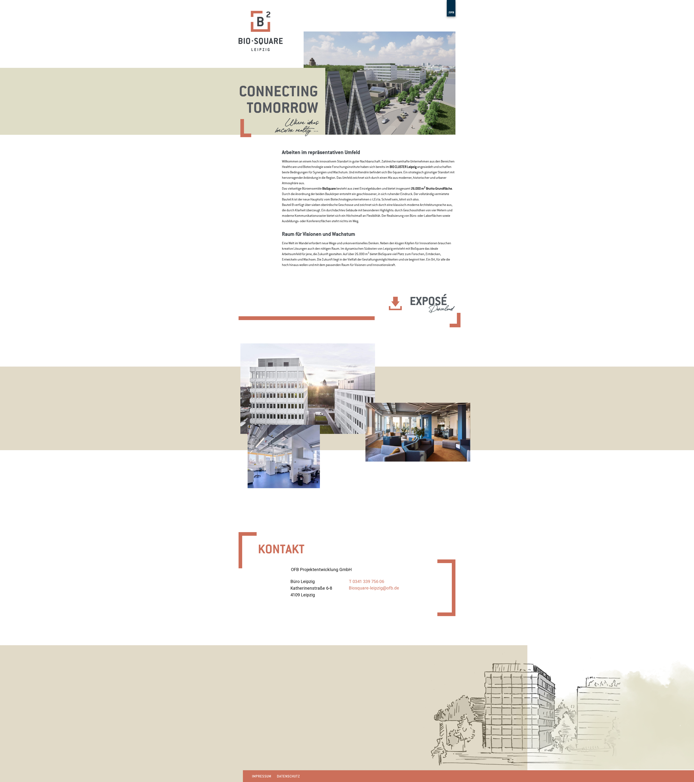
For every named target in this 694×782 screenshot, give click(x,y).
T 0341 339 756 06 (366, 581)
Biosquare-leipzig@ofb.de (374, 588)
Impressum (261, 776)
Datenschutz (288, 776)
